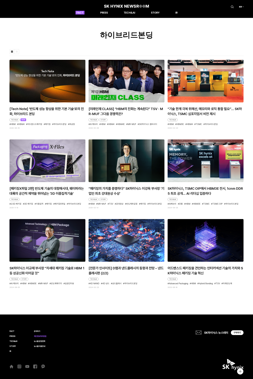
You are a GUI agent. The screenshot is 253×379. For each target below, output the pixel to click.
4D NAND (94, 284)
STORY (155, 12)
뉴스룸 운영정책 (39, 341)
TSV (111, 204)
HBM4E (121, 124)
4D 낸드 (105, 284)
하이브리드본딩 (59, 124)
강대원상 (119, 204)
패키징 (48, 124)
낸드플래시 (116, 284)
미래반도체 (227, 284)
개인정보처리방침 (40, 336)
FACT (80, 12)
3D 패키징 (28, 204)
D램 (181, 204)
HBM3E (180, 124)
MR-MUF (132, 124)
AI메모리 (172, 204)
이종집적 (39, 204)
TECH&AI (129, 12)
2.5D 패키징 (16, 204)
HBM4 (21, 124)
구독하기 (237, 332)
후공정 (72, 124)
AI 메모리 (94, 124)
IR (176, 12)
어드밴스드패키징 (34, 124)
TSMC (199, 124)
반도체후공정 (131, 204)
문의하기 (37, 331)
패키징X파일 (60, 204)
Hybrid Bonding (206, 284)
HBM (13, 124)
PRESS (104, 12)
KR (240, 7)
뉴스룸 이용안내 (39, 346)
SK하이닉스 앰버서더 (148, 124)
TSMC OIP (217, 204)
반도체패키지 (56, 284)
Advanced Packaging (178, 284)
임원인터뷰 (69, 284)
